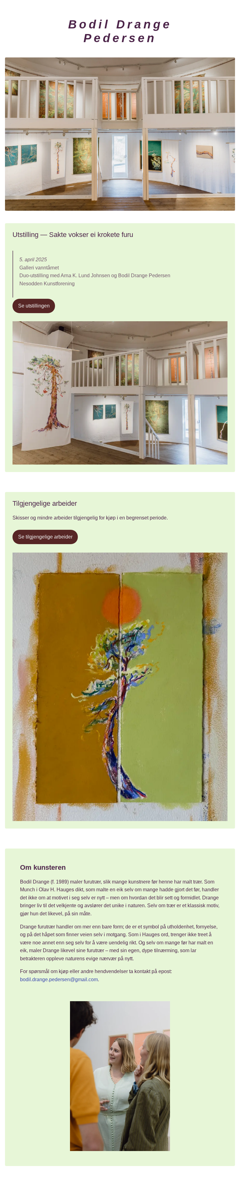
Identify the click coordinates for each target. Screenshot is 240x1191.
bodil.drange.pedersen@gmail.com (59, 979)
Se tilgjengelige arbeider (45, 537)
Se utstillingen (34, 305)
